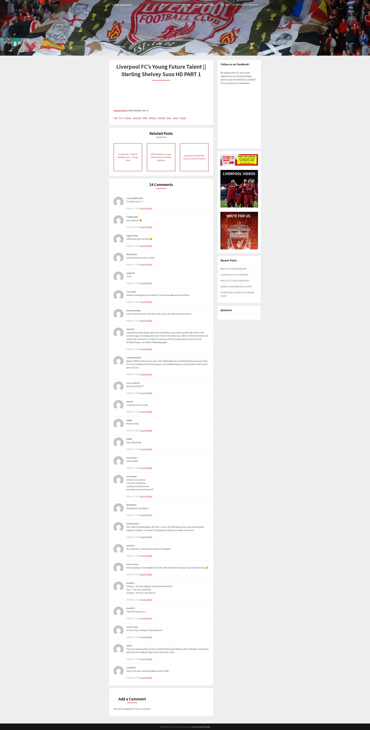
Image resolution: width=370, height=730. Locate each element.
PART (145, 118)
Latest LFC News (182, 4)
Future (128, 118)
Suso (168, 118)
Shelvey (152, 118)
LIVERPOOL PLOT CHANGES (234, 274)
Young (183, 118)
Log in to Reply (146, 208)
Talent (175, 118)
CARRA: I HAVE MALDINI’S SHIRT (236, 286)
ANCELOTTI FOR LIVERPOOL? (235, 280)
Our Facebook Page (205, 4)
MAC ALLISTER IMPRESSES (233, 268)
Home (165, 4)
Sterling (161, 118)
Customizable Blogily (201, 727)
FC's (121, 118)
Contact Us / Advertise (247, 4)
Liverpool (137, 118)
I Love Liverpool (121, 5)
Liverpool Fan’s (120, 110)
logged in (129, 708)
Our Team (225, 4)
